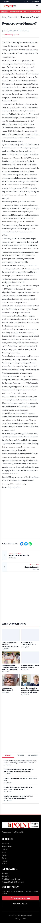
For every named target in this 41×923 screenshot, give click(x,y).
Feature (4, 861)
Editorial (4, 849)
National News (7, 846)
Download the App (21, 898)
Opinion (4, 858)
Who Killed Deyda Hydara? (11, 879)
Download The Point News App (12, 882)
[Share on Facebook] (21, 544)
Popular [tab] (20, 755)
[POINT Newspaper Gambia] (24, 1)
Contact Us (5, 876)
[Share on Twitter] (26, 544)
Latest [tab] (8, 755)
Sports (4, 852)
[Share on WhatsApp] (30, 544)
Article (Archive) (13, 17)
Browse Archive (20, 904)
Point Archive (35, 1)
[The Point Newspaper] (27, 1)
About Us (5, 873)
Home (4, 17)
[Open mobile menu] (37, 6)
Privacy (17, 919)
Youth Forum (6, 864)
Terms (24, 919)
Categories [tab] (33, 755)
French (4, 855)
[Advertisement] (20, 514)
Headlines (5, 843)
